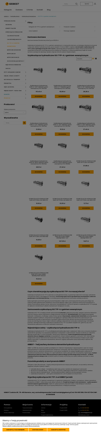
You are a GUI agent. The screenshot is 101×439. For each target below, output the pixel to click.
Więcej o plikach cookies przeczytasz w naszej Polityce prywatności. (21, 426)
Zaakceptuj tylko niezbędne (15, 430)
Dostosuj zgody (37, 430)
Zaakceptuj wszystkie (58, 430)
